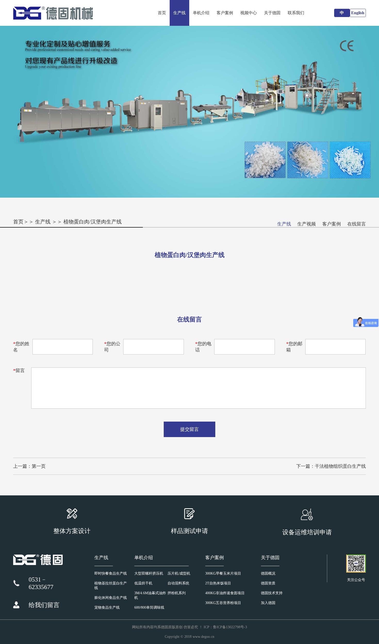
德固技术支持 (272, 593)
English (357, 13)
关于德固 (272, 13)
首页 (162, 13)
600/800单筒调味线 (149, 607)
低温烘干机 (143, 583)
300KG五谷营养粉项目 (223, 603)
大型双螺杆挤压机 (148, 573)
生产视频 (306, 224)
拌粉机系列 (177, 593)
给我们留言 (44, 605)
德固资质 (268, 583)
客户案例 (225, 13)
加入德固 (268, 603)
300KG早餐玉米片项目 (223, 573)
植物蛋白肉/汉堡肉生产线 (92, 221)
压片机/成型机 (179, 573)
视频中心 (248, 13)
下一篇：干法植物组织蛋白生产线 (331, 466)
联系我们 (296, 13)
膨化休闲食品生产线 (110, 598)
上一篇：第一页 (29, 466)
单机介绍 (201, 13)
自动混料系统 (178, 583)
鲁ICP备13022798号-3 (230, 627)
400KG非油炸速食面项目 (225, 593)
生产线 (179, 13)
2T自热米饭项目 (218, 583)
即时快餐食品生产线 (110, 573)
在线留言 (356, 224)
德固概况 (268, 573)
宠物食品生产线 (107, 607)
